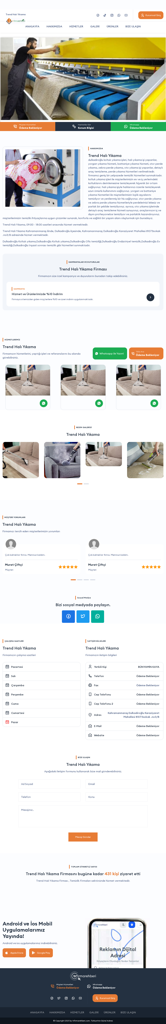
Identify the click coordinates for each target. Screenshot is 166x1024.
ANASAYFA (32, 26)
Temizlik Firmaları (80, 880)
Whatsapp (104, 986)
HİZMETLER (76, 26)
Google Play (43, 952)
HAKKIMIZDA (54, 26)
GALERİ (95, 26)
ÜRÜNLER (112, 26)
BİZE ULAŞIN (133, 26)
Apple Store (16, 952)
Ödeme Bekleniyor (147, 676)
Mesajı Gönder (83, 837)
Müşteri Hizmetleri (67, 986)
